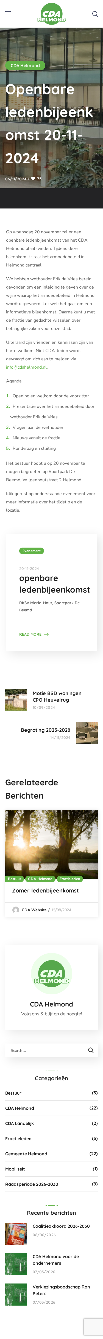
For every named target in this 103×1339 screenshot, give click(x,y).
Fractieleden (70, 878)
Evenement (32, 551)
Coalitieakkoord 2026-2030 (61, 1226)
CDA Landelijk (19, 1123)
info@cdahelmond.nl (26, 367)
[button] (95, 14)
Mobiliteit (15, 1169)
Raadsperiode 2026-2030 (31, 1184)
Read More (30, 634)
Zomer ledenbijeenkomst (45, 890)
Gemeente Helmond (26, 1153)
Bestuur (14, 878)
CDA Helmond (25, 65)
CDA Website (34, 910)
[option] (51, 863)
